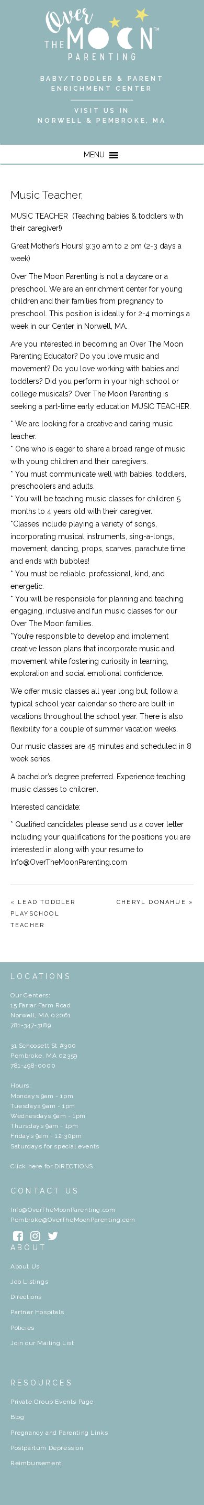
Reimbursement (36, 1463)
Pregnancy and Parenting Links (59, 1432)
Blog (17, 1417)
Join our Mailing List (42, 1343)
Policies (22, 1327)
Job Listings (29, 1281)
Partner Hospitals (37, 1312)
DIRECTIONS (73, 1166)
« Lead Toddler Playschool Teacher (43, 914)
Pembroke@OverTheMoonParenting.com (72, 1219)
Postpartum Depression (47, 1448)
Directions (26, 1296)
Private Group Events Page (52, 1401)
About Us (25, 1266)
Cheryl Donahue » (155, 902)
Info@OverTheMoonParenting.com (62, 1209)
